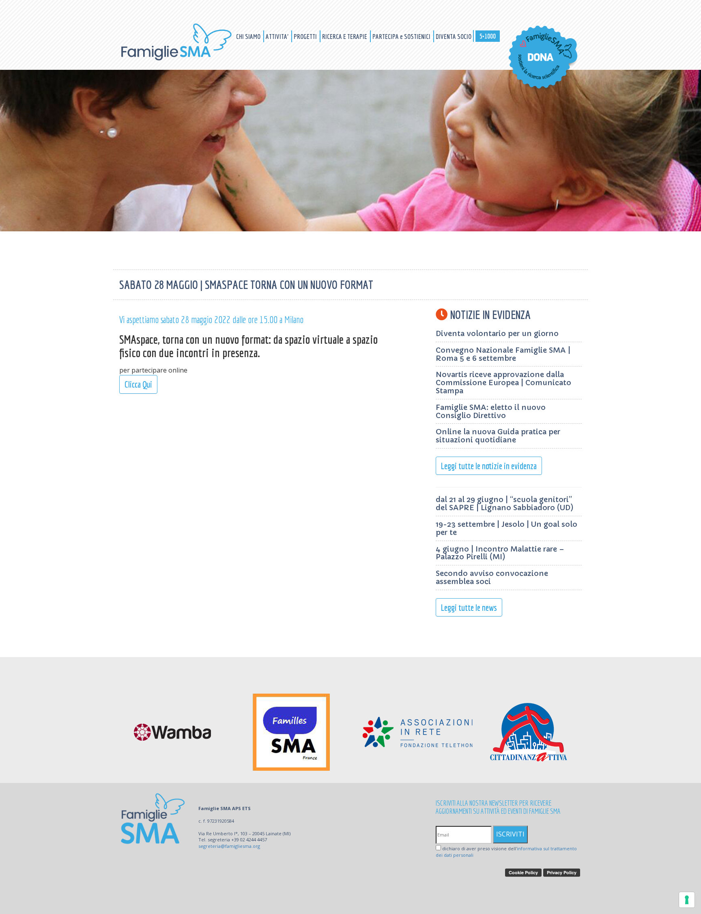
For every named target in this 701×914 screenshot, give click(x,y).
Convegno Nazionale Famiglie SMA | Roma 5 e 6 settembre (503, 354)
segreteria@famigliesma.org (229, 846)
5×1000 (488, 36)
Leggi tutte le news (469, 607)
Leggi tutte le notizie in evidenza (489, 466)
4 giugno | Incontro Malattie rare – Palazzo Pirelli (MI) (500, 553)
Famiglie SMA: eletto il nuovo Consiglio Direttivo (491, 411)
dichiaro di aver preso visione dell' (506, 851)
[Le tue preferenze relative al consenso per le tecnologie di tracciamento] (687, 900)
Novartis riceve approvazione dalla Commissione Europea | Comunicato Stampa (503, 382)
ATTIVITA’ (278, 36)
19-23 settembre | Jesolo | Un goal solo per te (506, 528)
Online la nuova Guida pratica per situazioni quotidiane (498, 435)
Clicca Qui (138, 384)
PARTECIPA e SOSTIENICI (402, 36)
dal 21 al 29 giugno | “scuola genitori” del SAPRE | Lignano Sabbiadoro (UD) (505, 503)
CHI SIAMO (249, 36)
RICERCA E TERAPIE (345, 36)
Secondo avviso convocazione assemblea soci (492, 577)
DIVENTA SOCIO (453, 36)
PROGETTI (306, 36)
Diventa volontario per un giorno (497, 333)
